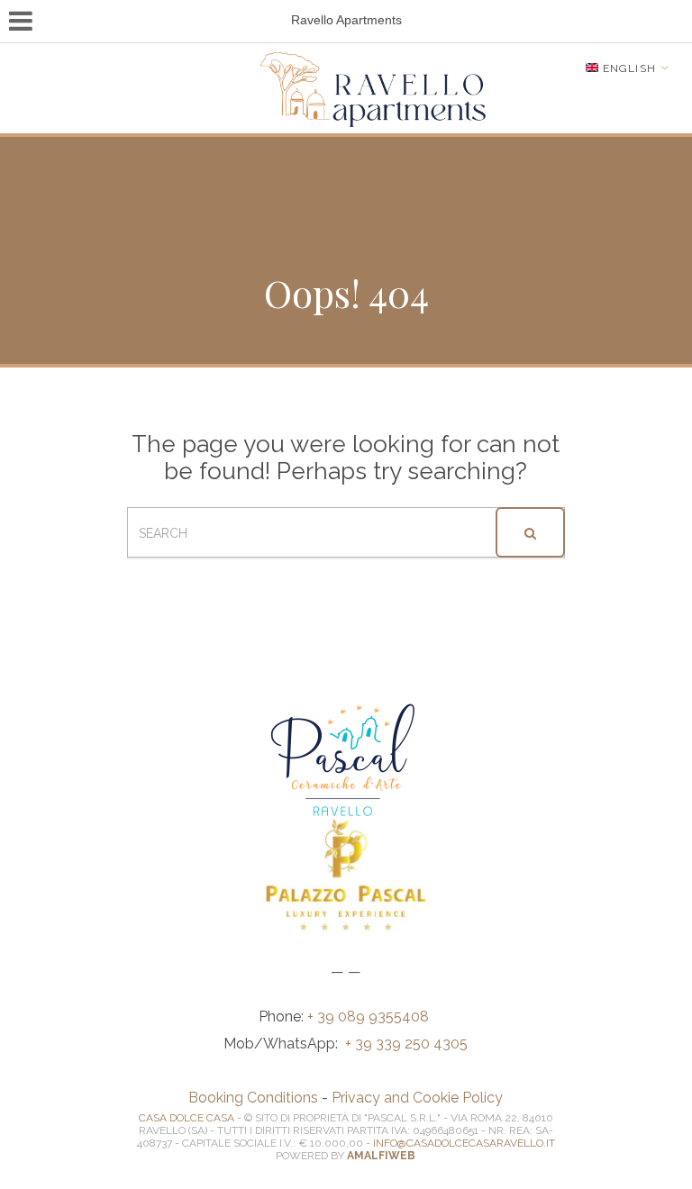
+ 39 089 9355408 (369, 1016)
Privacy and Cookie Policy (417, 1097)
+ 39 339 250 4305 (406, 1043)
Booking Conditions (253, 1097)
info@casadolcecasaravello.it (464, 1143)
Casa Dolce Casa (186, 1118)
